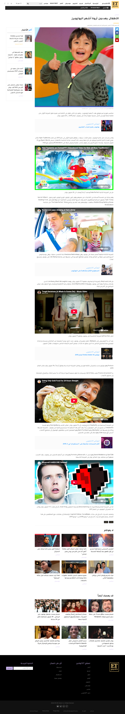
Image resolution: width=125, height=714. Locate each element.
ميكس (46, 3)
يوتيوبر (106, 522)
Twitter (11, 3)
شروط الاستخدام (34, 711)
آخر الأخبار (88, 3)
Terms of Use (45, 711)
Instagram (8, 3)
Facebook (4, 3)
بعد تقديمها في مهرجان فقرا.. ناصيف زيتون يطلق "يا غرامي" (15, 55)
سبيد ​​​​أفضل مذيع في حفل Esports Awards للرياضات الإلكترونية (78, 643)
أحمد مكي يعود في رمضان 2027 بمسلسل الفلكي (15, 71)
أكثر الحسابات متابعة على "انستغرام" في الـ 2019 (81, 444)
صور (89, 675)
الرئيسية (95, 3)
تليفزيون (20, 77)
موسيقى (68, 3)
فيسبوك (59, 667)
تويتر (60, 671)
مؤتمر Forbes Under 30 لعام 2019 (87, 355)
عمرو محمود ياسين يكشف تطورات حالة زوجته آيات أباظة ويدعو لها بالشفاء (74, 578)
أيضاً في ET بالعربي (92, 124)
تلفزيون (75, 3)
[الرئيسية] (115, 4)
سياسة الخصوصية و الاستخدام (71, 711)
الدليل (104, 8)
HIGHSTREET (54, 3)
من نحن (92, 711)
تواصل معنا (58, 678)
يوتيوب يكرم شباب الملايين (89, 127)
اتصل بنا (84, 711)
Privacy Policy (56, 711)
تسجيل (9, 668)
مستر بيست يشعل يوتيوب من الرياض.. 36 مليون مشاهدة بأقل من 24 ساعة (48, 617)
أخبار (89, 667)
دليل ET (18, 3)
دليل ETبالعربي (85, 693)
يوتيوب (111, 522)
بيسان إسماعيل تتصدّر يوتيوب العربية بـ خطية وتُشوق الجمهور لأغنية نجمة (75, 617)
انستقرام (59, 675)
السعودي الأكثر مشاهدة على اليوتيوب (85, 271)
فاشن (88, 689)
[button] (117, 29)
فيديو (81, 3)
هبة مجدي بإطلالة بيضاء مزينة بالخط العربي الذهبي (16, 38)
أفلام (61, 3)
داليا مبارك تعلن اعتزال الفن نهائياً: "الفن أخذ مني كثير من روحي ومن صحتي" (74, 551)
